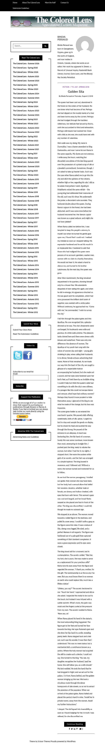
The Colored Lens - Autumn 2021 (26, 145)
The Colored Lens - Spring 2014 (25, 274)
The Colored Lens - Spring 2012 (25, 308)
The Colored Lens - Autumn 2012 (26, 299)
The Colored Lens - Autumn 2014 (26, 265)
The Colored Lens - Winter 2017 (25, 227)
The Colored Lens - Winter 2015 (25, 261)
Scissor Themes (44, 741)
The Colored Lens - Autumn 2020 (26, 162)
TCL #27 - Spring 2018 (80, 87)
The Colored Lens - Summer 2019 (26, 184)
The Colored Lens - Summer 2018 (26, 201)
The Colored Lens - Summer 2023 (26, 115)
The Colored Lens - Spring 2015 (25, 257)
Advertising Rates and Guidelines (26, 437)
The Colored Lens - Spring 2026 (25, 68)
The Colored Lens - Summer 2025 (26, 81)
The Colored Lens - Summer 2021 (26, 149)
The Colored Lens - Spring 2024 (25, 102)
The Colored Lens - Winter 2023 (25, 124)
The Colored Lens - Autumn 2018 (26, 197)
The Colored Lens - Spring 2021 (25, 154)
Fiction (66, 87)
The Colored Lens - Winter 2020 (25, 175)
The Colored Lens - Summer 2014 (26, 269)
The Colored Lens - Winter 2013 (25, 295)
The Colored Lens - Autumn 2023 (26, 111)
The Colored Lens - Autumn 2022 (26, 128)
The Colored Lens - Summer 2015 (26, 252)
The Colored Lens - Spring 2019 (25, 188)
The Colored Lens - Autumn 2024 (26, 94)
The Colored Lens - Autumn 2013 (26, 282)
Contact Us (65, 3)
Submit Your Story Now (22, 330)
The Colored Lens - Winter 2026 (25, 72)
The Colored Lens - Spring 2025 (25, 85)
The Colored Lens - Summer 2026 (26, 64)
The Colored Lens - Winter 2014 (25, 278)
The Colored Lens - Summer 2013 (26, 287)
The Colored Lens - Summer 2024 (26, 98)
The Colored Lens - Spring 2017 (25, 222)
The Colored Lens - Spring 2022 (25, 137)
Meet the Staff (50, 3)
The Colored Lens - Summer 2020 (26, 167)
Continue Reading (75, 724)
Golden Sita (76, 91)
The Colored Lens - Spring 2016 (25, 239)
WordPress (71, 741)
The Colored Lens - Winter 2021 (25, 158)
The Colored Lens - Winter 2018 (25, 209)
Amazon (33, 407)
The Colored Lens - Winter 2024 (25, 107)
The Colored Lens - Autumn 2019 (26, 179)
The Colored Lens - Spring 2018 (25, 205)
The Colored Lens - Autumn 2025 (26, 76)
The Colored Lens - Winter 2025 (25, 89)
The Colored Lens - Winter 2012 (25, 312)
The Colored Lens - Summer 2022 (26, 132)
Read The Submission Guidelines (26, 334)
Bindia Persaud (66, 96)
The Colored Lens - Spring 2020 (25, 171)
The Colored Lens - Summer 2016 (26, 235)
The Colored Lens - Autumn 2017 (26, 214)
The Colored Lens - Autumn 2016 (26, 231)
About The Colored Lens (31, 3)
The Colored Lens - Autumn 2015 (26, 248)
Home (15, 3)
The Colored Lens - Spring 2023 (25, 119)
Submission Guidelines (21, 8)
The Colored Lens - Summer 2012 (26, 304)
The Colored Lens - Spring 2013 (25, 291)
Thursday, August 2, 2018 (83, 96)
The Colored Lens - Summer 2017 (26, 218)
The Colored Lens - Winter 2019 (25, 192)
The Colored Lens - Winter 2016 (25, 244)
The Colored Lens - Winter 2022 (25, 141)
